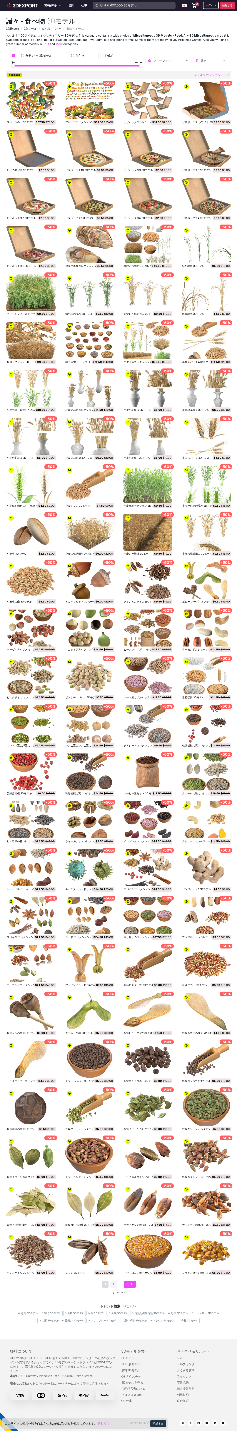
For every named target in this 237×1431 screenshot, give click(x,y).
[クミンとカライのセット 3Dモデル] (147, 580)
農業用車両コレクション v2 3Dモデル (87, 266)
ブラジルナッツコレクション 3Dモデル (205, 937)
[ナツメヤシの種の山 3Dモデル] (206, 1203)
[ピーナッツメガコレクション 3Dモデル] (147, 628)
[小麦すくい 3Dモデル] (89, 484)
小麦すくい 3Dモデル (77, 505)
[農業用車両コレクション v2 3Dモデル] (89, 244)
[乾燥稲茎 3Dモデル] (206, 292)
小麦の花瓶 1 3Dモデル (137, 457)
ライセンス (184, 1376)
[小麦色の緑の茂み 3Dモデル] (206, 484)
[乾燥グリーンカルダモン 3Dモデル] (31, 1155)
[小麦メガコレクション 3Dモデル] (147, 340)
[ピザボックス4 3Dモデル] (206, 196)
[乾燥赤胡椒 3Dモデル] (31, 771)
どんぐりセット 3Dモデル (80, 601)
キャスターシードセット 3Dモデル (85, 889)
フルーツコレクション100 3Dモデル (86, 122)
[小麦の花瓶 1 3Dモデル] (147, 436)
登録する (227, 5)
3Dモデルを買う (134, 1351)
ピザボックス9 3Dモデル (138, 170)
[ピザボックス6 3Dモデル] (89, 196)
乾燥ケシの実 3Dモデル (20, 1033)
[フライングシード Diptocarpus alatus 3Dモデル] (89, 963)
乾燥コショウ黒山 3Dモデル (140, 1081)
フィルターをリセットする (212, 75)
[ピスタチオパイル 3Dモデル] (89, 675)
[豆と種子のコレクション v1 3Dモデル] (147, 915)
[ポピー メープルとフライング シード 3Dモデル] (206, 580)
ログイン (211, 5)
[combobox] (171, 61)
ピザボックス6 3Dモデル (79, 218)
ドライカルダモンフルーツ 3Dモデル (145, 1177)
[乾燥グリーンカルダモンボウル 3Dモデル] (206, 1107)
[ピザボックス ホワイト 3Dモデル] (206, 100)
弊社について (21, 1351)
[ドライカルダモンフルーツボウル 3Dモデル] (89, 1155)
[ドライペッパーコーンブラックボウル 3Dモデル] (31, 1059)
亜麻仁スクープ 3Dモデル (139, 985)
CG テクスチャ (131, 1376)
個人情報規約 (186, 1389)
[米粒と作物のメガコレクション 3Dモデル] (147, 244)
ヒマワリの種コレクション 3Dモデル (28, 841)
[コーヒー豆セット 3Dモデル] (147, 771)
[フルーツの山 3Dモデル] (31, 100)
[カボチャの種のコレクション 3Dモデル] (206, 771)
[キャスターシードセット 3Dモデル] (89, 867)
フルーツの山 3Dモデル (20, 122)
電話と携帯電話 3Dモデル (149, 1313)
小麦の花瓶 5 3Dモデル (137, 410)
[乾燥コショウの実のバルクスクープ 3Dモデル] (206, 1059)
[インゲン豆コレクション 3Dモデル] (147, 819)
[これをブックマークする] (50, 114)
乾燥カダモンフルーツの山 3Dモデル (203, 1177)
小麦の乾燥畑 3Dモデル (137, 553)
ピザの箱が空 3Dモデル (20, 170)
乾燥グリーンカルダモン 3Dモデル (27, 1177)
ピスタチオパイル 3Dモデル (81, 697)
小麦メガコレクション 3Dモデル (142, 362)
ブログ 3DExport (132, 1395)
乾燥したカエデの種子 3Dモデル (142, 1033)
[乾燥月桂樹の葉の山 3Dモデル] (31, 1203)
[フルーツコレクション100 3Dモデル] (89, 100)
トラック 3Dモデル (163, 1320)
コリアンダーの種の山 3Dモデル (201, 1272)
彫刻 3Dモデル (29, 1313)
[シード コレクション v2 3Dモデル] (89, 915)
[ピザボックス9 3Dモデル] (147, 148)
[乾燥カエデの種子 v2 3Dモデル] (206, 1011)
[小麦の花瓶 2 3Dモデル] (89, 436)
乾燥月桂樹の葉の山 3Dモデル (24, 1225)
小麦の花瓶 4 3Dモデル (195, 410)
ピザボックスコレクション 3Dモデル (145, 122)
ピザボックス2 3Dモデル (21, 266)
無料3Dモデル (130, 1370)
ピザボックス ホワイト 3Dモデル (201, 122)
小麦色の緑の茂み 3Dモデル (198, 505)
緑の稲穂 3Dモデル (193, 266)
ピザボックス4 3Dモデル (196, 218)
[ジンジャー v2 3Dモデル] (206, 867)
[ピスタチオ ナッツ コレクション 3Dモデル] (31, 675)
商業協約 (183, 1383)
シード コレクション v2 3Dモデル (85, 937)
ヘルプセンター (187, 1364)
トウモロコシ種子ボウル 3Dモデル (144, 1272)
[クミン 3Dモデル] (89, 1251)
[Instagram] (182, 1423)
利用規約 (183, 1395)
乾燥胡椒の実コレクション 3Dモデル (203, 745)
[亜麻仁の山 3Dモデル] (206, 963)
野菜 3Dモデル (179, 1313)
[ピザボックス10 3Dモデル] (89, 148)
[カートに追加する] (42, 114)
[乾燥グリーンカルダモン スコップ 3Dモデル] (89, 1107)
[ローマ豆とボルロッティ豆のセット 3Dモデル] (147, 675)
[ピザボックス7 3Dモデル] (31, 196)
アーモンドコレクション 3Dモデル (27, 985)
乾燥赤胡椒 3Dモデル (19, 793)
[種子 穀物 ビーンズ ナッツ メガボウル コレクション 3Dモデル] (89, 340)
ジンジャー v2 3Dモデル (196, 889)
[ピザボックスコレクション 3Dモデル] (147, 100)
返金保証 (183, 1401)
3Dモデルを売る (132, 1383)
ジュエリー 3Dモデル (206, 1313)
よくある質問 (186, 1370)
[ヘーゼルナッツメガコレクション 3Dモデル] (31, 628)
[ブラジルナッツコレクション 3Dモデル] (206, 915)
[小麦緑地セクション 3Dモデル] (147, 484)
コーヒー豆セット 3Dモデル (140, 793)
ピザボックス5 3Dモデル (138, 218)
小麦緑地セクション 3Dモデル (141, 505)
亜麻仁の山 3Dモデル (194, 985)
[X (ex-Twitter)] (190, 1423)
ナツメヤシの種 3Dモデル (139, 1225)
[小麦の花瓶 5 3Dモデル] (147, 388)
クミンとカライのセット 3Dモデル (144, 601)
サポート (183, 1358)
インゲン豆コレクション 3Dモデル (144, 841)
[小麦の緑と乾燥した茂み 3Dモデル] (31, 388)
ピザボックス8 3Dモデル (196, 170)
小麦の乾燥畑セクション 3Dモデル (85, 553)
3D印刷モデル (130, 1364)
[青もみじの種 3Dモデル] (89, 1011)
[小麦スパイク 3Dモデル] (206, 436)
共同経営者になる (133, 1389)
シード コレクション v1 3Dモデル (26, 889)
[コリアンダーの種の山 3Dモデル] (206, 1251)
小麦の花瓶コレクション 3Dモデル (85, 410)
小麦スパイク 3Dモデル (196, 457)
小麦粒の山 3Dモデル (19, 601)
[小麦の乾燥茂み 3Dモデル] (206, 532)
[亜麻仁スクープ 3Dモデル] (147, 963)
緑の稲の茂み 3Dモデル (79, 314)
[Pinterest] (198, 1423)
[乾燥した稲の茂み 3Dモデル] (147, 292)
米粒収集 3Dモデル (193, 697)
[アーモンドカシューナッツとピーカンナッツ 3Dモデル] (206, 628)
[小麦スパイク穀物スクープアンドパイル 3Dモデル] (206, 340)
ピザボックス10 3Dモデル (80, 170)
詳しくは (104, 1423)
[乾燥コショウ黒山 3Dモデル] (147, 1059)
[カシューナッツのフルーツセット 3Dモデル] (206, 819)
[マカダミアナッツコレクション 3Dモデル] (89, 628)
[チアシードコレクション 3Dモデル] (147, 723)
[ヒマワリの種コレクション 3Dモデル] (31, 819)
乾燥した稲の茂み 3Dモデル (140, 314)
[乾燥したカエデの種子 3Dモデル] (147, 1011)
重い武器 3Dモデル (135, 1320)
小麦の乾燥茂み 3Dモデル (197, 553)
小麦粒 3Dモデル (16, 553)
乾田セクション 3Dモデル (22, 362)
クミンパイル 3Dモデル (20, 1272)
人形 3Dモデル (50, 1320)
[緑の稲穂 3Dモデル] (206, 244)
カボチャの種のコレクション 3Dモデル (205, 793)
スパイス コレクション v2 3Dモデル (145, 889)
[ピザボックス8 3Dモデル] (206, 148)
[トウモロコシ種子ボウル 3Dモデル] (147, 1251)
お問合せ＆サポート (193, 1351)
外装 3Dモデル (119, 1313)
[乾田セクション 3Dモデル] (31, 340)
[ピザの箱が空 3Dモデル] (31, 148)
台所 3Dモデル (75, 1313)
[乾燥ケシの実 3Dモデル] (31, 1011)
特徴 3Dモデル (52, 1313)
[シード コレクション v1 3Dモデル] (31, 867)
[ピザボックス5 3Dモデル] (147, 196)
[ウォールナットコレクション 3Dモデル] (89, 819)
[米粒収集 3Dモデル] (206, 675)
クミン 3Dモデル (75, 1272)
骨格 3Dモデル (189, 1320)
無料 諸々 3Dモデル (39, 55)
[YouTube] (223, 1423)
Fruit (46, 44)
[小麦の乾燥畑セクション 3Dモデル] (89, 532)
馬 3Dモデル (97, 1313)
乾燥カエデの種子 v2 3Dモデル (200, 1033)
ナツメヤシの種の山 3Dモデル (199, 1225)
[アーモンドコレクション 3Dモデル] (31, 963)
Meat (59, 44)
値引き (80, 55)
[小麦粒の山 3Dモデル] (31, 580)
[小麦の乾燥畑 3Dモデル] (147, 532)
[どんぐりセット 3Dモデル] (89, 580)
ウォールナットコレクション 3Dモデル (88, 841)
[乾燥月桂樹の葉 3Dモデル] (89, 1203)
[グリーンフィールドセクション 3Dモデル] (31, 292)
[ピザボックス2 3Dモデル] (31, 244)
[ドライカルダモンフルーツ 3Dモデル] (147, 1155)
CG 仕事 (126, 1401)
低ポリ (111, 55)
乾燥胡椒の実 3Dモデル (20, 1129)
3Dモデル (127, 1358)
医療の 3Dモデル (74, 1320)
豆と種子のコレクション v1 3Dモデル (145, 937)
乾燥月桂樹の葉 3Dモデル (80, 1225)
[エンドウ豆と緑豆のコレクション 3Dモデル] (31, 723)
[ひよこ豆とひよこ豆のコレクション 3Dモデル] (89, 723)
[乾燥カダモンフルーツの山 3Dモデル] (206, 1155)
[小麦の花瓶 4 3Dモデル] (206, 388)
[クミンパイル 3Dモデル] (31, 1251)
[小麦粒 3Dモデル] (31, 532)
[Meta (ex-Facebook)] (207, 1423)
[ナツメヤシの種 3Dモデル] (147, 1203)
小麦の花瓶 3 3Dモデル (20, 457)
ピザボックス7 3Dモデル (21, 218)
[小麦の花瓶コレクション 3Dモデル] (89, 388)
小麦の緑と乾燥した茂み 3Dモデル (27, 410)
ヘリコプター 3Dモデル (104, 1320)
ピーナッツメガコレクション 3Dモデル (146, 649)
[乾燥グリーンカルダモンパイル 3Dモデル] (147, 1107)
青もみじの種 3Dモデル (79, 1033)
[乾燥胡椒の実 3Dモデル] (31, 1107)
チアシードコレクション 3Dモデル (144, 745)
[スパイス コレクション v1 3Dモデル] (31, 915)
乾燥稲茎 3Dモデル (193, 314)
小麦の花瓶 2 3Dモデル (79, 457)
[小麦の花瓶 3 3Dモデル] (31, 436)
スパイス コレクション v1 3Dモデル (28, 937)
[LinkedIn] (215, 1423)
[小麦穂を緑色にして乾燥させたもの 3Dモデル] (31, 484)
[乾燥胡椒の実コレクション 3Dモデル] (206, 723)
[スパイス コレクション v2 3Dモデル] (147, 867)
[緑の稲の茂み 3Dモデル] (89, 292)
